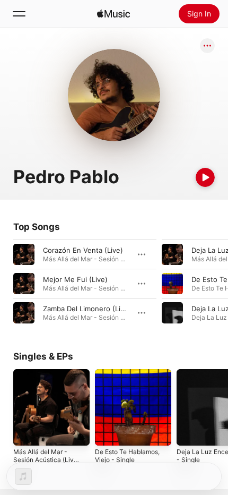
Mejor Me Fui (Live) (75, 279)
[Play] (205, 177)
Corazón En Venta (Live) (83, 250)
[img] (113, 14)
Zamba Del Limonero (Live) (87, 308)
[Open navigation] (19, 13)
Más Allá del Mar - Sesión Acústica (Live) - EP (46, 460)
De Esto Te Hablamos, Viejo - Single (127, 456)
